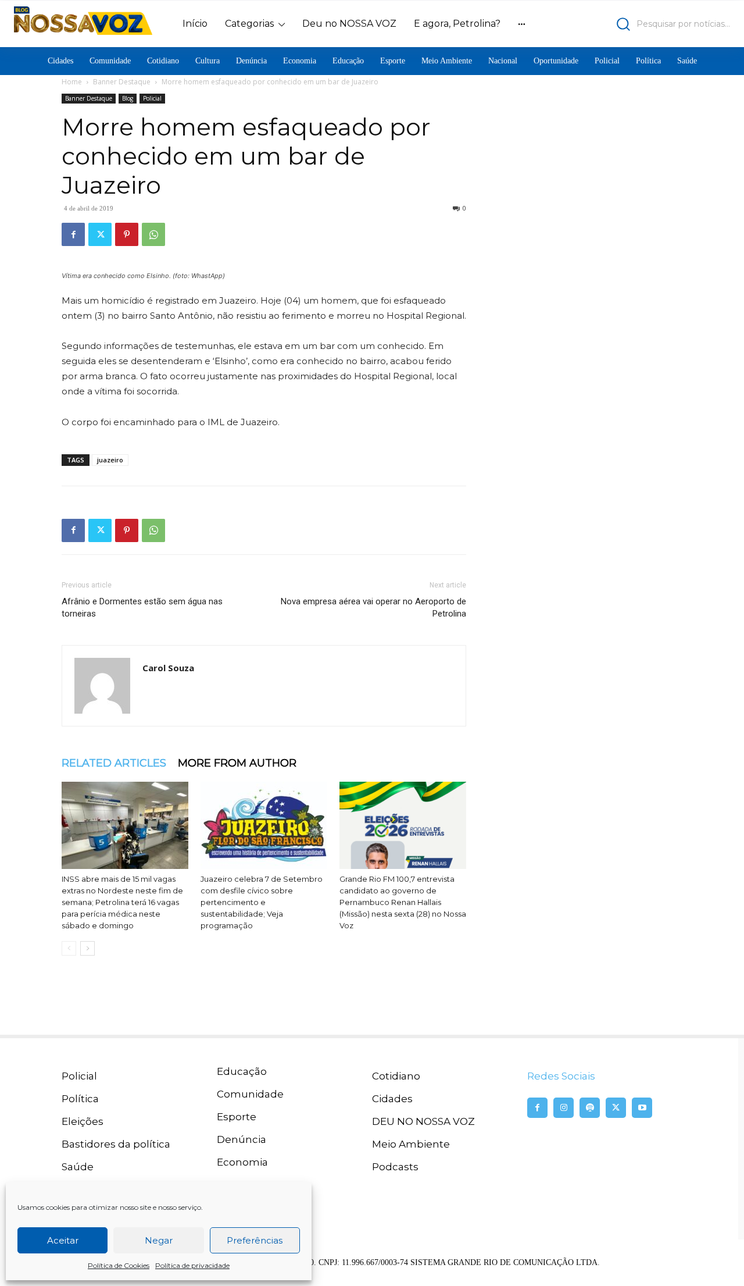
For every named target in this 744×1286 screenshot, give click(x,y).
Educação (242, 1071)
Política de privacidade (192, 1265)
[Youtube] (642, 1108)
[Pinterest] (126, 234)
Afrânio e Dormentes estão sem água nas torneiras (142, 607)
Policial (152, 98)
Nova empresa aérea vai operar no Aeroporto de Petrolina (373, 607)
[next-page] (87, 948)
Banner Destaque (122, 82)
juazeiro (110, 459)
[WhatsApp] (153, 234)
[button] (642, 24)
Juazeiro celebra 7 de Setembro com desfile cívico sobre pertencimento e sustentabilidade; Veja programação (262, 902)
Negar (159, 1240)
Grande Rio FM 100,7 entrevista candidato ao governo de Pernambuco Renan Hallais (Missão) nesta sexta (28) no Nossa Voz (402, 902)
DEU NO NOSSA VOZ (423, 1121)
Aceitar (62, 1240)
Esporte (236, 1117)
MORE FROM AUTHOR (237, 763)
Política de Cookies (118, 1265)
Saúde (78, 1167)
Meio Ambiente (411, 1144)
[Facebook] (73, 234)
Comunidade (250, 1094)
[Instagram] (563, 1108)
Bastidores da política (116, 1144)
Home (72, 82)
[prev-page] (69, 948)
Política (80, 1099)
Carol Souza (168, 668)
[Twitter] (100, 234)
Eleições (82, 1121)
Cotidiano (396, 1076)
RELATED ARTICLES (114, 763)
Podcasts (395, 1167)
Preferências (254, 1240)
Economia (242, 1162)
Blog (127, 98)
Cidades (392, 1099)
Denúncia (241, 1139)
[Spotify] (590, 1108)
